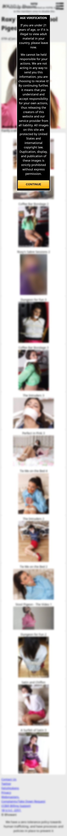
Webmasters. (10, 797)
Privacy (6, 793)
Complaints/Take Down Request (23, 801)
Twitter (6, 784)
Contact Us (8, 779)
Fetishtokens (10, 788)
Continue (33, 184)
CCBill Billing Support (16, 806)
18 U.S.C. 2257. (11, 810)
